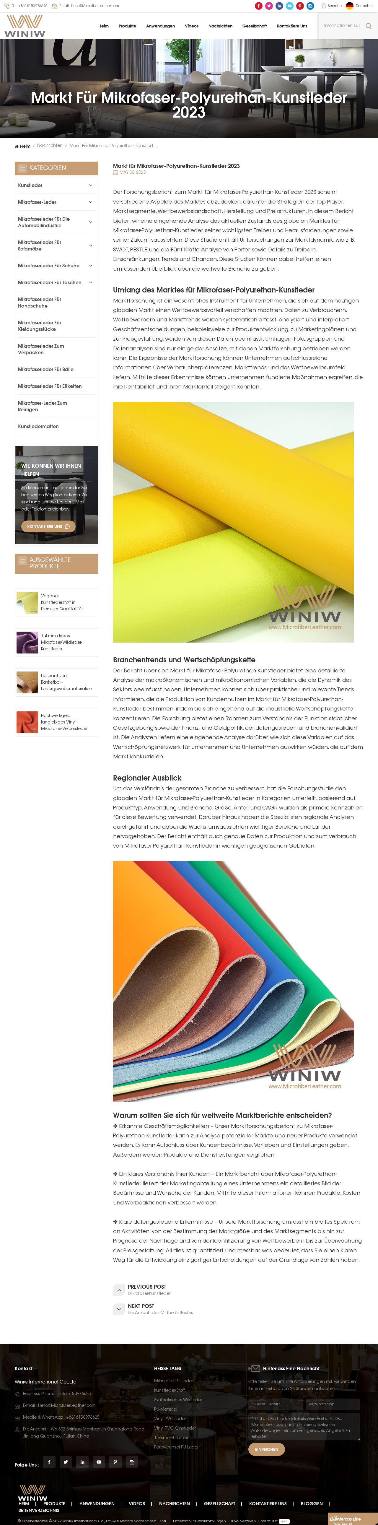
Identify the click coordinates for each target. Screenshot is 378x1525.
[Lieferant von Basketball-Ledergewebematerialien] (27, 682)
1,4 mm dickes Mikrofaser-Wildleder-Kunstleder (61, 642)
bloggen (312, 1503)
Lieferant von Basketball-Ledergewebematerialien (66, 682)
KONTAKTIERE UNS (44, 526)
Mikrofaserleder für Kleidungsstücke (39, 326)
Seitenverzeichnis (39, 1510)
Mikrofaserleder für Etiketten (50, 386)
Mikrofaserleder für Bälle (46, 369)
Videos (191, 25)
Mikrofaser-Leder (37, 202)
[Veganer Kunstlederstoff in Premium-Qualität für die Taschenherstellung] (27, 602)
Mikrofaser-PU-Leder (173, 1381)
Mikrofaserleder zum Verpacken (41, 349)
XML (163, 1521)
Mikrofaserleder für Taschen (50, 282)
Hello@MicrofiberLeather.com (95, 6)
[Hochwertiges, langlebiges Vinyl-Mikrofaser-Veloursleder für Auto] (27, 722)
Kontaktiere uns (292, 25)
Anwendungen (160, 25)
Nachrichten (220, 25)
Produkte (127, 25)
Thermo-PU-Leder (171, 1438)
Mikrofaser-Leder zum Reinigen (42, 406)
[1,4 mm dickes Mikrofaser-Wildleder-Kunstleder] (27, 642)
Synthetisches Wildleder (178, 1400)
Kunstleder (30, 185)
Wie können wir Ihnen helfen (51, 469)
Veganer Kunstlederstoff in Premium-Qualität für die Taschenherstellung (62, 603)
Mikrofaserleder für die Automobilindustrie (44, 222)
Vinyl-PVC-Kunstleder (175, 1429)
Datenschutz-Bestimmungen (199, 1521)
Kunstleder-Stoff (169, 1391)
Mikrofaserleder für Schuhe (48, 266)
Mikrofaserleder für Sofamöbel (39, 245)
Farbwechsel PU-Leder (176, 1448)
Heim (103, 25)
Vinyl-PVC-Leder (170, 1419)
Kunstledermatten (38, 426)
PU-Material (165, 1410)
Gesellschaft (254, 25)
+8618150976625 (33, 6)
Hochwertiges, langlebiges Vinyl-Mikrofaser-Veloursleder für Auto (64, 723)
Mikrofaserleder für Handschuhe (39, 302)
